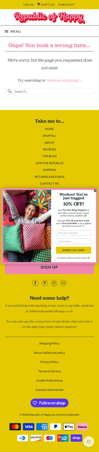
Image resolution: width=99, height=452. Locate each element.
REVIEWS (49, 149)
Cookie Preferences (49, 380)
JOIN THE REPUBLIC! (49, 163)
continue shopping (63, 80)
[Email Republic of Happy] (63, 283)
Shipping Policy (49, 343)
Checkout (66, 4)
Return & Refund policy (49, 353)
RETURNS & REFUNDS (49, 177)
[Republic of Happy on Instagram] (54, 283)
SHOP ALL (49, 135)
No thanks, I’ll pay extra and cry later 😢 (73, 258)
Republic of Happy (40, 414)
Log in (29, 4)
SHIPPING (49, 170)
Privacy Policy (49, 362)
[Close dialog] (95, 190)
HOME (49, 129)
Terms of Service (49, 371)
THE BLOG (49, 156)
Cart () (47, 4)
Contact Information (49, 390)
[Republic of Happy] (49, 18)
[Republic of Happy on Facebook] (35, 283)
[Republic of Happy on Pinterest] (45, 283)
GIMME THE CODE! (73, 250)
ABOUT (49, 142)
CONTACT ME (49, 183)
